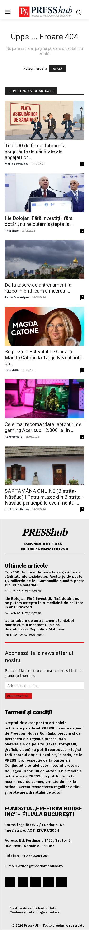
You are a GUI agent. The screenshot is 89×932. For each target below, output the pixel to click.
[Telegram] (35, 882)
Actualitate (14, 590)
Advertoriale (13, 436)
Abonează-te (17, 696)
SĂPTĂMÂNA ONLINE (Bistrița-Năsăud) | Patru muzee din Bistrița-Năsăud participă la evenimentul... (43, 497)
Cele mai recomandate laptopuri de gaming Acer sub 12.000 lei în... (43, 427)
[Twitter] (48, 882)
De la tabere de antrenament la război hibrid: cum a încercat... (38, 288)
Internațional (16, 634)
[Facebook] (10, 882)
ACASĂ (57, 68)
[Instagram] (23, 882)
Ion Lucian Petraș (17, 509)
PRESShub (12, 230)
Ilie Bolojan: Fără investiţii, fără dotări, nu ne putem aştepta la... (39, 221)
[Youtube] (61, 882)
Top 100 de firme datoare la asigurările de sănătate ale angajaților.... (35, 151)
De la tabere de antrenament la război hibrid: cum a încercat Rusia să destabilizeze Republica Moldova (39, 625)
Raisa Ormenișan (17, 297)
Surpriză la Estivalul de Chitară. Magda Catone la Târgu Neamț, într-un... (44, 357)
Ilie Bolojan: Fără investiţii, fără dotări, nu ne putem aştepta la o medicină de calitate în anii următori (44, 602)
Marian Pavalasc (16, 164)
